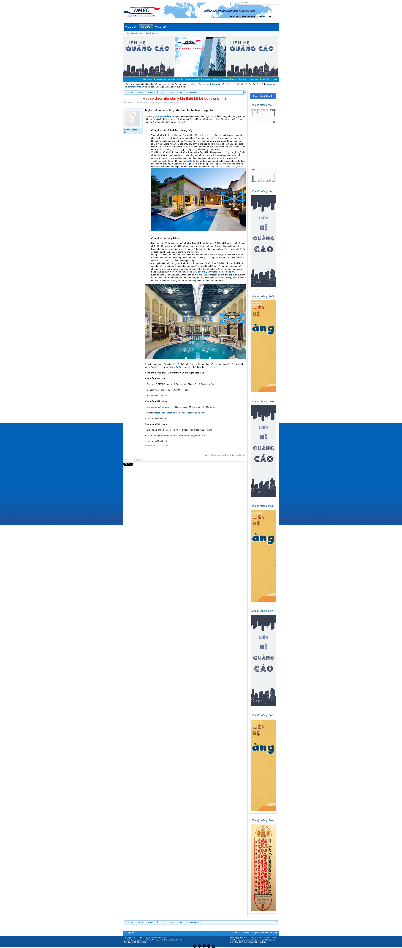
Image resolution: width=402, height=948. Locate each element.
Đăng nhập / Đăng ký (263, 96)
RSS (276, 933)
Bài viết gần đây (152, 33)
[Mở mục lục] (244, 92)
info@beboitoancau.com (165, 413)
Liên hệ (236, 933)
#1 (244, 445)
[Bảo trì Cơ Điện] (209, 945)
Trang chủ (130, 27)
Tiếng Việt (129, 933)
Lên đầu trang (267, 933)
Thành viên (161, 27)
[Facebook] (194, 945)
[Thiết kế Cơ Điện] (204, 945)
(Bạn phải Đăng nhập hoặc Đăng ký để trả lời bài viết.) (225, 455)
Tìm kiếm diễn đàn (134, 33)
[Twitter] (200, 945)
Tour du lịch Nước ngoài (145, 102)
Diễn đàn (146, 27)
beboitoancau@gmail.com (192, 413)
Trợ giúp (245, 933)
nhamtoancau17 (170, 102)
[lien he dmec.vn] (148, 76)
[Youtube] (214, 945)
